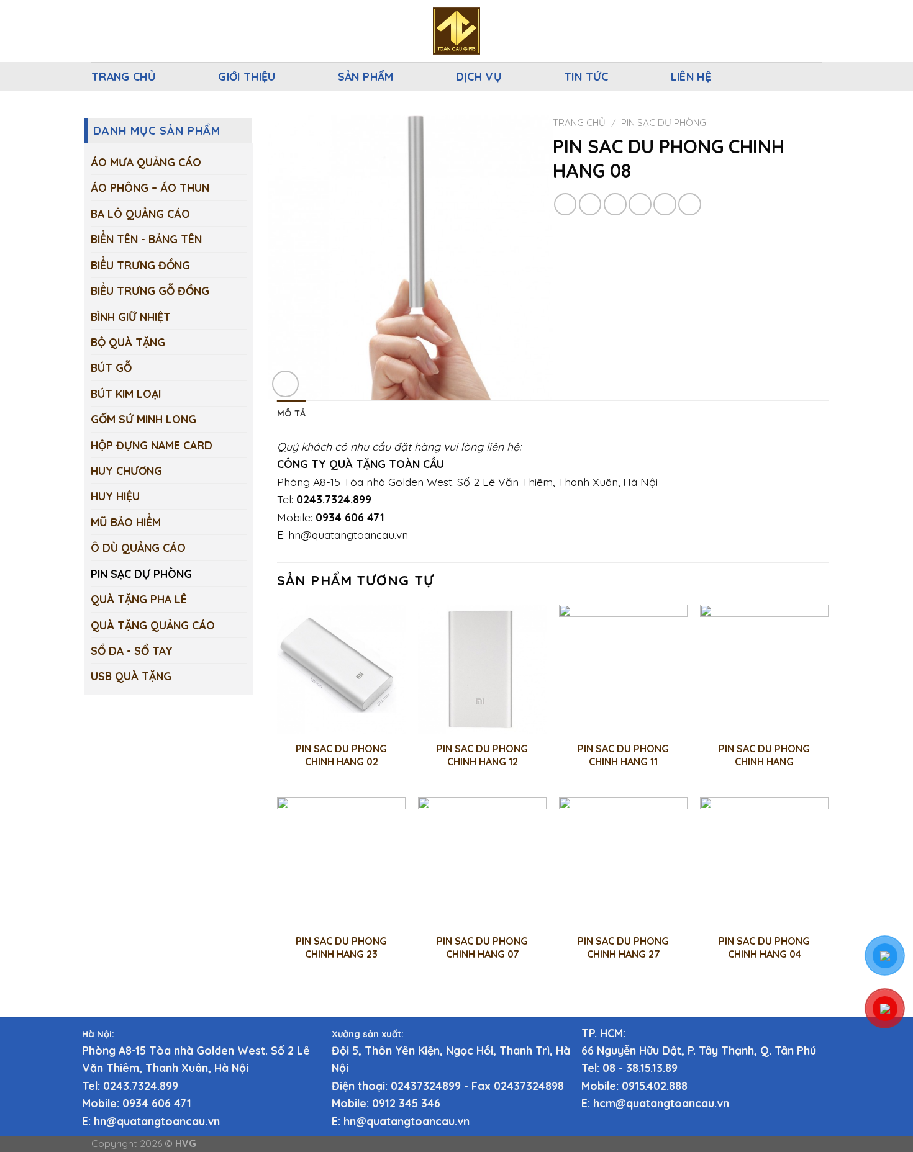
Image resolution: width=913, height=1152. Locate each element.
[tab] (291, 413)
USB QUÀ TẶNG (131, 676)
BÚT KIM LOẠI (126, 393)
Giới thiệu (247, 76)
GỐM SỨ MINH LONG (143, 419)
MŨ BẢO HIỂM (126, 522)
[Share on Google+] (664, 204)
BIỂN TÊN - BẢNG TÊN (146, 239)
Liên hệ (691, 76)
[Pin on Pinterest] (640, 204)
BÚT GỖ (111, 367)
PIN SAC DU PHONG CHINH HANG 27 (623, 947)
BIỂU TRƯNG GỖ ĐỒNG (150, 290)
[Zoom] (285, 384)
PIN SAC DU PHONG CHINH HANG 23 (341, 947)
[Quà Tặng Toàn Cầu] (456, 31)
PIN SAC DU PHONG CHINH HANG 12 (482, 755)
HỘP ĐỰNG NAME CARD (151, 445)
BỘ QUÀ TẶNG (128, 342)
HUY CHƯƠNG (126, 470)
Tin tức (586, 76)
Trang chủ (123, 76)
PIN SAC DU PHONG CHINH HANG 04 (764, 947)
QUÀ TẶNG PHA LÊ (139, 599)
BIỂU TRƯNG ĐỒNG (140, 265)
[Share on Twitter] (590, 204)
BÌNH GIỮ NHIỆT (131, 316)
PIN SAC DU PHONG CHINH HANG (764, 755)
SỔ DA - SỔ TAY (132, 650)
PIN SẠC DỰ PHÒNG (141, 573)
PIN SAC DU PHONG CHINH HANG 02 (341, 755)
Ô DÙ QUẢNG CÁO (138, 547)
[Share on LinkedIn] (689, 204)
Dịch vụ (479, 76)
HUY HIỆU (115, 496)
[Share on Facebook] (565, 204)
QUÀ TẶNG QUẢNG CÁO (153, 625)
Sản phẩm (366, 76)
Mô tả (291, 413)
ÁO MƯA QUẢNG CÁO (146, 162)
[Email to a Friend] (615, 204)
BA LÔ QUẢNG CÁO (140, 213)
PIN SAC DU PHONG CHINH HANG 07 (482, 947)
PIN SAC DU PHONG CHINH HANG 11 (623, 755)
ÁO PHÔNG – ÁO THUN (150, 187)
